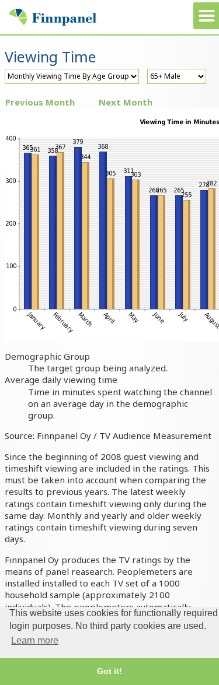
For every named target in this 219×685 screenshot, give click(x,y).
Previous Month (40, 102)
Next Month (125, 102)
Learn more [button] (34, 640)
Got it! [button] (109, 671)
